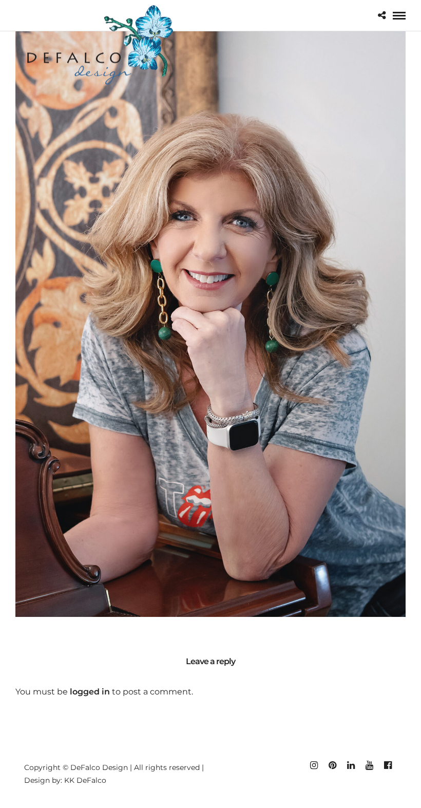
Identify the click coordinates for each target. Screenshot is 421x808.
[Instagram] (314, 765)
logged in (90, 692)
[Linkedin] (351, 765)
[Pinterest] (332, 765)
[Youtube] (369, 765)
